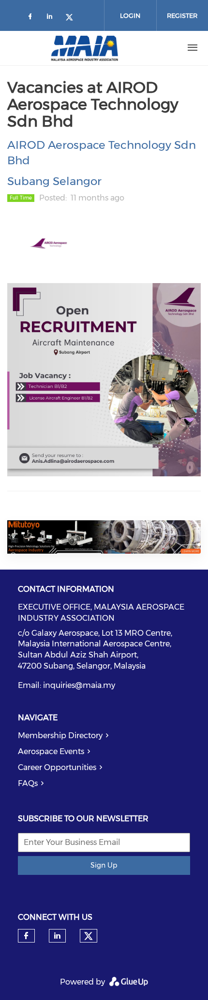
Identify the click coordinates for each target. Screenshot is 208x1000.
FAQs (28, 783)
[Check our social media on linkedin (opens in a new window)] (52, 18)
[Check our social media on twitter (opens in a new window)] (72, 18)
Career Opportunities (57, 767)
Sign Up (103, 865)
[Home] (84, 48)
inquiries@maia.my (79, 685)
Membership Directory (60, 735)
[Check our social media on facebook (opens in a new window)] (32, 18)
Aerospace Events (51, 751)
